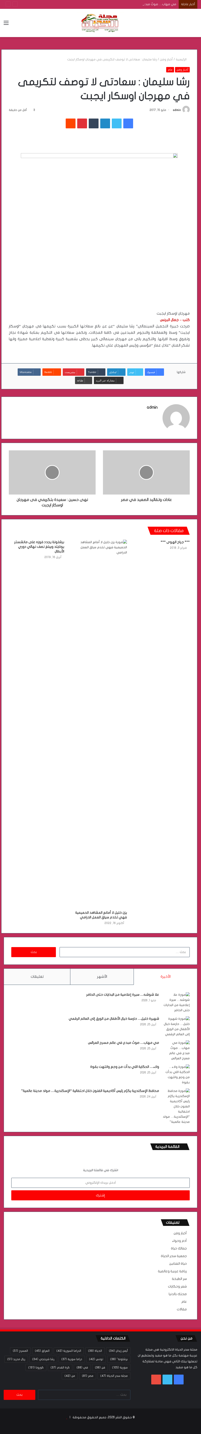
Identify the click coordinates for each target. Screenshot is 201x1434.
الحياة (95, 1350)
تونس (96, 1359)
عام (170, 69)
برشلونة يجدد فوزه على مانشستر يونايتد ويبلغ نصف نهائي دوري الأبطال (39, 546)
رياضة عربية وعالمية (172, 1271)
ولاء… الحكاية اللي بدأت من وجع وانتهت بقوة (124, 1067)
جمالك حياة (179, 1248)
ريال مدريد (16, 1359)
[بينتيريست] (82, 123)
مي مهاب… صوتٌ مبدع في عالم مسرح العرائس (143, 4)
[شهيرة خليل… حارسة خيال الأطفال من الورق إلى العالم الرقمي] (176, 1026)
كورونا (36, 1367)
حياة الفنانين (178, 1263)
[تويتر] (117, 123)
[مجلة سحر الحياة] (100, 23)
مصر (87, 1375)
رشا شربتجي (43, 1359)
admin (177, 109)
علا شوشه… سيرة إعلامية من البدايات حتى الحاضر (122, 994)
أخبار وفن (166, 59)
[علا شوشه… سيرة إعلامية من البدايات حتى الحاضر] (176, 1002)
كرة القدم (60, 1367)
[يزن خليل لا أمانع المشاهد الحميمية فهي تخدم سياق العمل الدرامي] (99, 724)
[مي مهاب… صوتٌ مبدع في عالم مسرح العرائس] (176, 1050)
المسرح (20, 1350)
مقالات (182, 1309)
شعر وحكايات (177, 1286)
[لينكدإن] (105, 123)
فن (100, 1367)
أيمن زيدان (118, 1350)
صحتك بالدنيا (178, 1294)
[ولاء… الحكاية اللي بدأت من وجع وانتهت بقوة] (176, 1074)
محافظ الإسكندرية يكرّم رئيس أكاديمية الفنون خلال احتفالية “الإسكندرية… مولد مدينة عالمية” (90, 1091)
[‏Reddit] (70, 123)
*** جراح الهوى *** (175, 542)
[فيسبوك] (128, 123)
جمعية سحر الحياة (174, 1256)
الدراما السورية (68, 1350)
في (82, 1367)
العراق (42, 1350)
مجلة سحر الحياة (114, 1375)
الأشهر (102, 976)
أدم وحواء (179, 1241)
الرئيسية (181, 59)
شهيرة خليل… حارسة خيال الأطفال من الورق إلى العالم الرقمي (114, 1018)
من (69, 1375)
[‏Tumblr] (94, 123)
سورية (120, 1367)
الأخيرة (166, 976)
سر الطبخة (179, 1279)
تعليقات (37, 976)
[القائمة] (6, 24)
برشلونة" (119, 1359)
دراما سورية (71, 1359)
